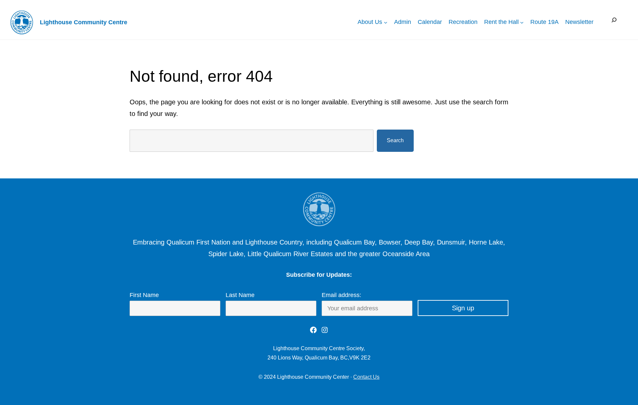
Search (395, 140)
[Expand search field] (614, 22)
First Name (144, 295)
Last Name (240, 295)
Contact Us (366, 377)
